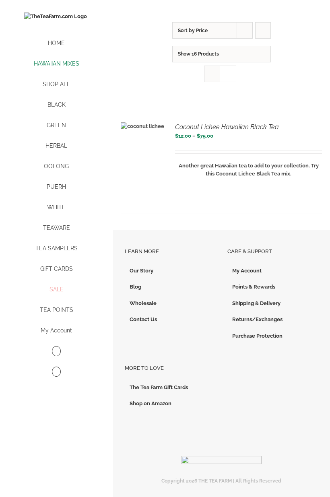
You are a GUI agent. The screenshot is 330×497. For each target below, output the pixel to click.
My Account (247, 271)
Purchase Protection (257, 336)
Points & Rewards (253, 287)
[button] (56, 372)
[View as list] (228, 74)
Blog (135, 287)
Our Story (141, 271)
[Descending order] (263, 30)
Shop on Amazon (150, 403)
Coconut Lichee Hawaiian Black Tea (227, 127)
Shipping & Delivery (256, 303)
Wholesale (143, 303)
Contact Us (143, 319)
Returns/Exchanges (257, 319)
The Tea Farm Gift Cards (159, 387)
